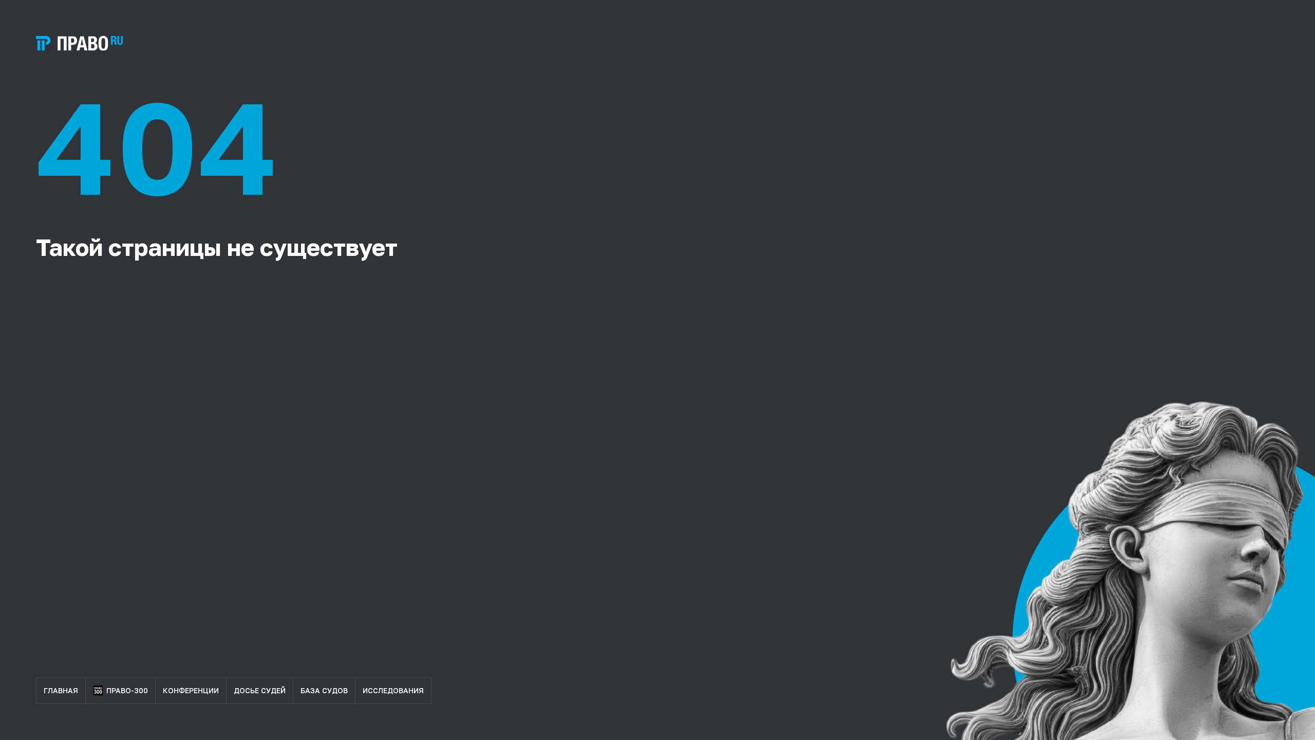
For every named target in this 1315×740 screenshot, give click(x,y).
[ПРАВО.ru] (79, 43)
